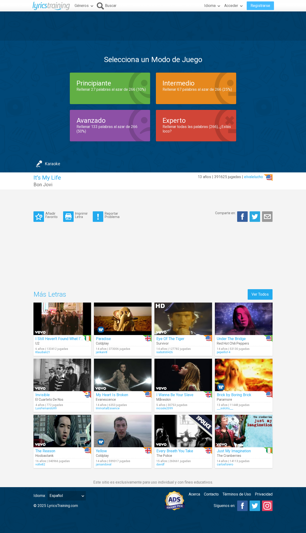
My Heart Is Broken (112, 395)
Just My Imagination (234, 451)
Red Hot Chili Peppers (233, 343)
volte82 (40, 464)
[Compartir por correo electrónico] (267, 216)
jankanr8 (101, 352)
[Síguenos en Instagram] (267, 506)
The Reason (45, 451)
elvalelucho (253, 177)
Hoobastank (44, 456)
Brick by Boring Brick (234, 395)
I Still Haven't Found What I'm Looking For (69, 338)
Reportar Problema (112, 215)
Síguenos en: (224, 505)
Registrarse (260, 5)
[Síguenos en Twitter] (255, 506)
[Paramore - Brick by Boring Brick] (244, 375)
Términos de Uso (237, 494)
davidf (160, 464)
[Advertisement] (153, 26)
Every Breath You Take (174, 451)
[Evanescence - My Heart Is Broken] (123, 375)
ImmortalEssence (108, 408)
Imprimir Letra (81, 215)
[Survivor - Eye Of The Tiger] (183, 319)
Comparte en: (225, 213)
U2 (37, 343)
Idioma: (39, 495)
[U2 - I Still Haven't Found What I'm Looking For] (62, 319)
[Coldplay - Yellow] (123, 431)
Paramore (224, 399)
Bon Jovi (42, 184)
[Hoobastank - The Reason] (62, 431)
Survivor (162, 343)
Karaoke (52, 163)
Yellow (101, 451)
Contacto (211, 494)
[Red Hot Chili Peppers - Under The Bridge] (244, 319)
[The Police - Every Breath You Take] (183, 431)
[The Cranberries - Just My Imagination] (244, 431)
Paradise (103, 338)
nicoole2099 (164, 408)
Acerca (194, 494)
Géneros (82, 5)
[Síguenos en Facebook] (242, 506)
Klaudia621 (42, 352)
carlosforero (225, 464)
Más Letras (49, 294)
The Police (164, 456)
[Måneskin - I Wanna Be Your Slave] (183, 375)
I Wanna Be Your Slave (174, 395)
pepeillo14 (223, 352)
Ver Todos (260, 294)
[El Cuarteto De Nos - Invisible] (62, 375)
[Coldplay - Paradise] (123, 319)
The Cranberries (229, 456)
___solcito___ (225, 408)
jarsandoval (103, 464)
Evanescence (106, 399)
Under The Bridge (231, 338)
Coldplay (102, 343)
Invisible (42, 395)
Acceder (231, 5)
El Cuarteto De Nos (49, 399)
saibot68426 (164, 352)
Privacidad (264, 494)
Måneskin (163, 399)
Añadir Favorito (51, 215)
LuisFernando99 (46, 408)
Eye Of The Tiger (170, 338)
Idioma (210, 5)
